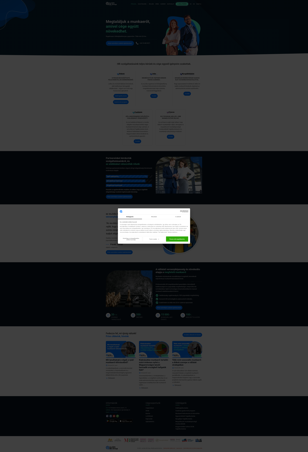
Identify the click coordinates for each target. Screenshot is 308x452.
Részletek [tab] (154, 216)
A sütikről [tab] (178, 216)
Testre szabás (153, 239)
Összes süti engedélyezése (177, 239)
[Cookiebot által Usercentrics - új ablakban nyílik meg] (181, 211)
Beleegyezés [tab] (129, 216)
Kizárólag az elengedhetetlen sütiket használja (131, 239)
